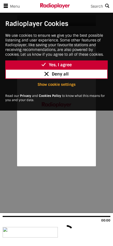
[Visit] (31, 232)
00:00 (105, 220)
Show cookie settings (57, 84)
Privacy (25, 96)
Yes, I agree (60, 65)
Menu (15, 6)
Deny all (60, 74)
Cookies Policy (50, 96)
